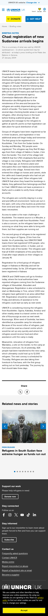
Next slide (43, 426)
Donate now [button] (10, 496)
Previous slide (5, 426)
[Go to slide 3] (20, 472)
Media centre (8, 561)
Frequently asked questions (15, 553)
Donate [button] (39, 11)
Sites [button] (44, 11)
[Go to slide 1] (15, 472)
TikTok (28, 515)
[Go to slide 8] (34, 472)
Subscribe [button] (9, 539)
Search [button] (34, 11)
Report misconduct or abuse (15, 566)
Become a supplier (10, 574)
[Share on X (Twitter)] (20, 392)
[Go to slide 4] (23, 472)
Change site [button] (31, 2)
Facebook (3, 515)
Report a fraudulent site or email (17, 570)
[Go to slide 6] (28, 472)
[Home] (16, 10)
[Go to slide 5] (26, 472)
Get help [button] (35, 19)
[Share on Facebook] (27, 392)
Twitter (16, 515)
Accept (24, 610)
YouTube (22, 515)
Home (4, 26)
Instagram (10, 515)
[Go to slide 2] (18, 472)
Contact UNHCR (9, 557)
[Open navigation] (3, 10)
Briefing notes (15, 26)
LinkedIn (34, 515)
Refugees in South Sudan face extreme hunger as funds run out (24, 452)
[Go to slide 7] (31, 472)
